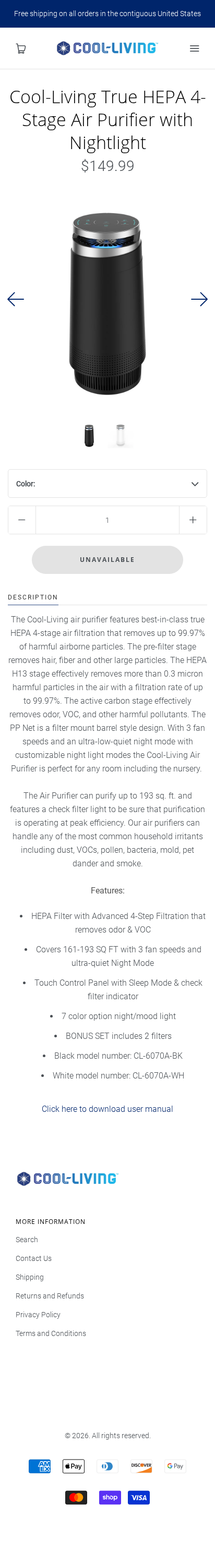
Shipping (30, 1277)
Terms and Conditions (51, 1333)
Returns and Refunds (50, 1296)
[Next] (199, 299)
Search (27, 1239)
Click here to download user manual (107, 1109)
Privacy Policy (38, 1314)
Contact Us (34, 1258)
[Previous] (15, 299)
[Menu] (194, 48)
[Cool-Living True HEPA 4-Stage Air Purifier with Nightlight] (89, 435)
